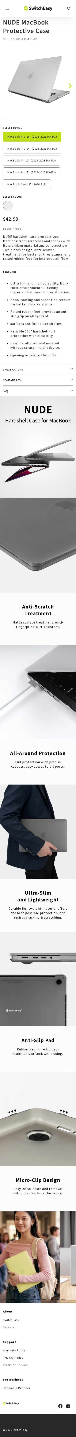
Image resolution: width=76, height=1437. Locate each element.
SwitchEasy (11, 1320)
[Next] (69, 85)
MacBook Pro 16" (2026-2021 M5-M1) (32, 136)
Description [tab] (12, 228)
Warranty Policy (14, 1350)
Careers (9, 1327)
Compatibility (12, 380)
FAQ (5, 391)
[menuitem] (11, 1320)
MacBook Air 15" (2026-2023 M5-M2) (31, 160)
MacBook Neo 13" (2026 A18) (27, 184)
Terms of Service (15, 1365)
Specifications (13, 369)
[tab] (13, 1299)
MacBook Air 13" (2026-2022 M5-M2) (31, 172)
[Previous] (12, 1257)
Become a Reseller (16, 1388)
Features (9, 271)
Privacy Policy (13, 1358)
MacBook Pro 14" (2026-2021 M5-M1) (32, 148)
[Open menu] (7, 8)
